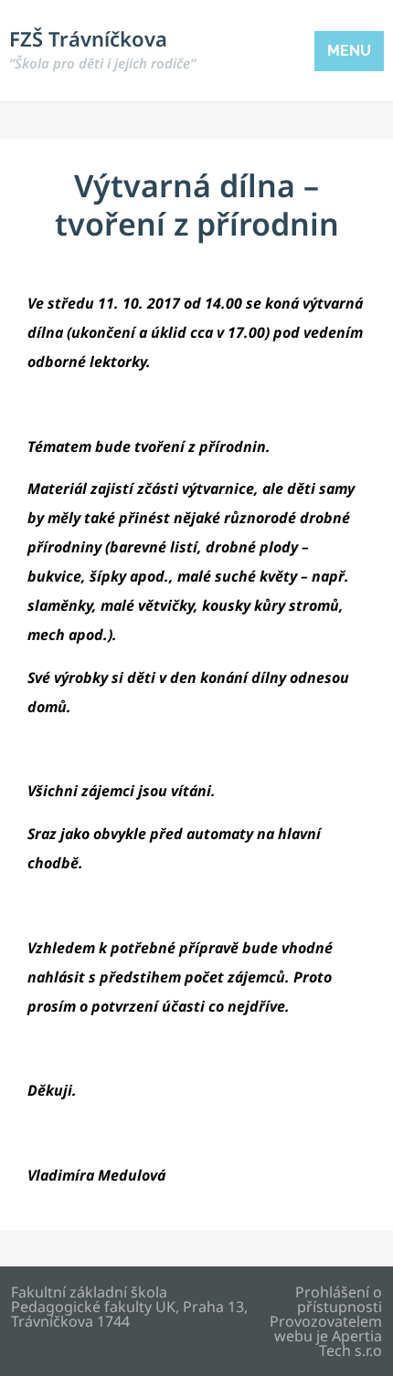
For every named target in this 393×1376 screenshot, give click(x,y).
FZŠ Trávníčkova (102, 48)
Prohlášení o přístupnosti (338, 1299)
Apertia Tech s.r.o (350, 1343)
